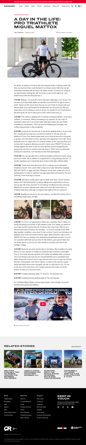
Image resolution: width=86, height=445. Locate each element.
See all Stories (76, 346)
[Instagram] (58, 407)
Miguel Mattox (62, 32)
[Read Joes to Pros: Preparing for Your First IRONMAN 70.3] (33, 365)
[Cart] (72, 6)
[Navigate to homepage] (9, 6)
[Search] (69, 6)
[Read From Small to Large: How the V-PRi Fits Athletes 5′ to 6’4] (73, 365)
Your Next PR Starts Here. (43, 1)
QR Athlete (69, 32)
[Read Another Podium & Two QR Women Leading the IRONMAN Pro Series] (13, 365)
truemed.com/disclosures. (14, 441)
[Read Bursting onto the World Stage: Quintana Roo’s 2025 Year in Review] (53, 365)
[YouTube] (72, 407)
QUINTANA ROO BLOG (21, 14)
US (81, 6)
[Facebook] (63, 407)
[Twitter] (68, 407)
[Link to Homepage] (8, 428)
